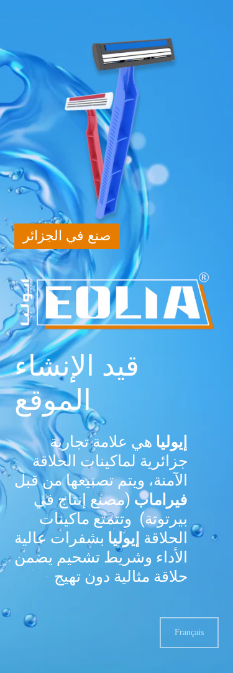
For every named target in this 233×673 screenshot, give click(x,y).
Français (189, 632)
